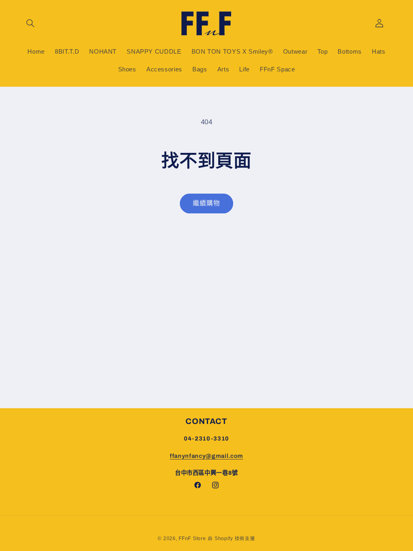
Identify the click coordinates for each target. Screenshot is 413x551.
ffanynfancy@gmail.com (206, 456)
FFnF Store (192, 538)
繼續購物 (206, 203)
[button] (30, 23)
